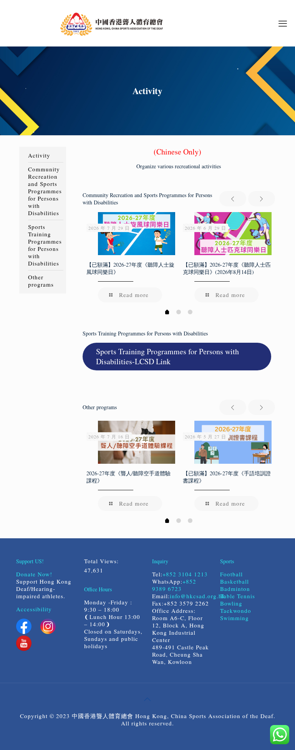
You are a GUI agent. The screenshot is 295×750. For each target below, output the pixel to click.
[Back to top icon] (147, 699)
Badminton (235, 588)
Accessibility (34, 609)
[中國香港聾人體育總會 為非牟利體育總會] (111, 23)
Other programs (41, 281)
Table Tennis (237, 596)
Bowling (231, 603)
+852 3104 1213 (185, 574)
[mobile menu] (282, 23)
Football (231, 574)
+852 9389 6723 (174, 584)
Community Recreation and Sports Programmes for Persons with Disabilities (45, 191)
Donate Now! (34, 574)
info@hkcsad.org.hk (197, 596)
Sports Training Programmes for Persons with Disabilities (45, 245)
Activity (39, 155)
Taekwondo (235, 610)
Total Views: (102, 561)
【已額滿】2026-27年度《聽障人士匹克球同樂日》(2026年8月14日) (227, 268)
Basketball (235, 581)
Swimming (234, 618)
